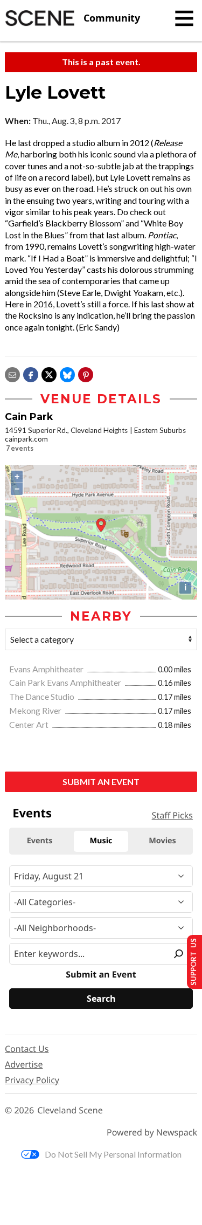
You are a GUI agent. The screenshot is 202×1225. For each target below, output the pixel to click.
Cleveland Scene (70, 1110)
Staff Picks (172, 815)
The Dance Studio (42, 696)
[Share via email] (12, 373)
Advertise (24, 1064)
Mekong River (36, 710)
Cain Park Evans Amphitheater (66, 682)
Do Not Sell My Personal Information (113, 1154)
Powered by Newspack (152, 1132)
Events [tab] (40, 841)
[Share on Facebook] (30, 373)
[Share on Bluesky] (67, 373)
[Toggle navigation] (184, 18)
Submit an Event (101, 781)
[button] (85, 373)
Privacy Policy (32, 1080)
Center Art (29, 724)
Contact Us (26, 1049)
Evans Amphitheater (47, 669)
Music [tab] (101, 841)
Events (32, 813)
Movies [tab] (162, 841)
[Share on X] (49, 373)
